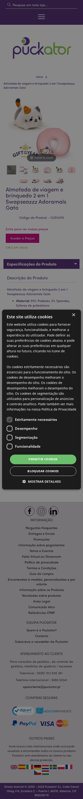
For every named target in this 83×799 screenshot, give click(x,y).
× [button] (73, 315)
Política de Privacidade (59, 409)
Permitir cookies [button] (43, 459)
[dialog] (41, 399)
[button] (41, 481)
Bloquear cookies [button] (43, 471)
